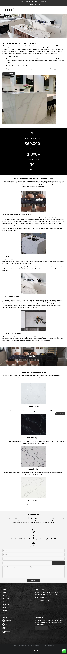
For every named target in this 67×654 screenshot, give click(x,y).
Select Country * (58, 563)
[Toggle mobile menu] (64, 9)
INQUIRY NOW (40, 628)
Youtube (7, 631)
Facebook (8, 620)
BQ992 (37, 406)
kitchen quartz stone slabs (41, 48)
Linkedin (7, 628)
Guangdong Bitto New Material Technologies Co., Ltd (33, 1)
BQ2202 (37, 500)
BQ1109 (37, 438)
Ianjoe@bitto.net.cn (34, 546)
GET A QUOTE (60, 414)
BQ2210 (37, 469)
